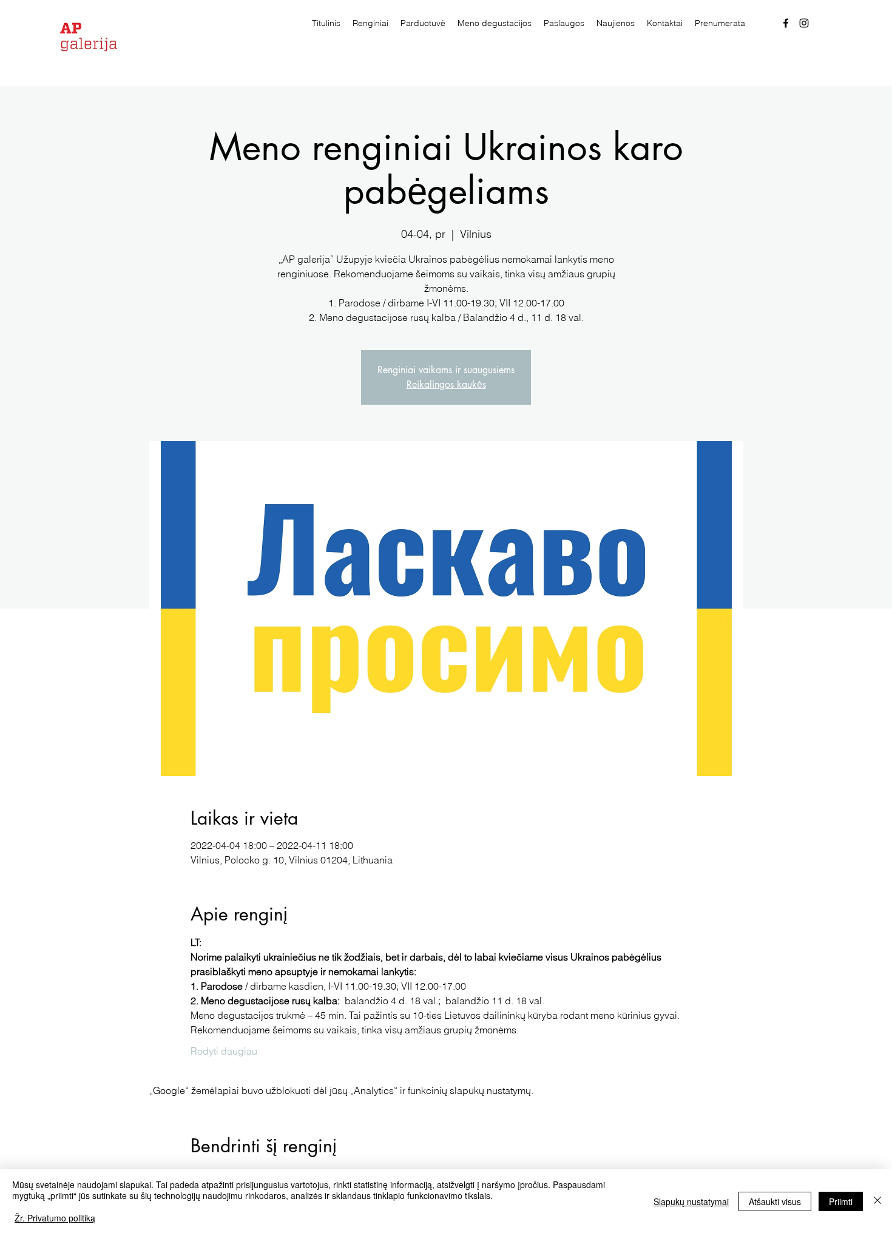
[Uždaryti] (877, 1201)
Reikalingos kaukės (446, 384)
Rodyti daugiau (224, 1051)
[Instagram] (804, 23)
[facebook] (786, 23)
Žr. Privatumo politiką (55, 1218)
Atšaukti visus (775, 1201)
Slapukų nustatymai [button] (691, 1201)
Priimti (841, 1201)
